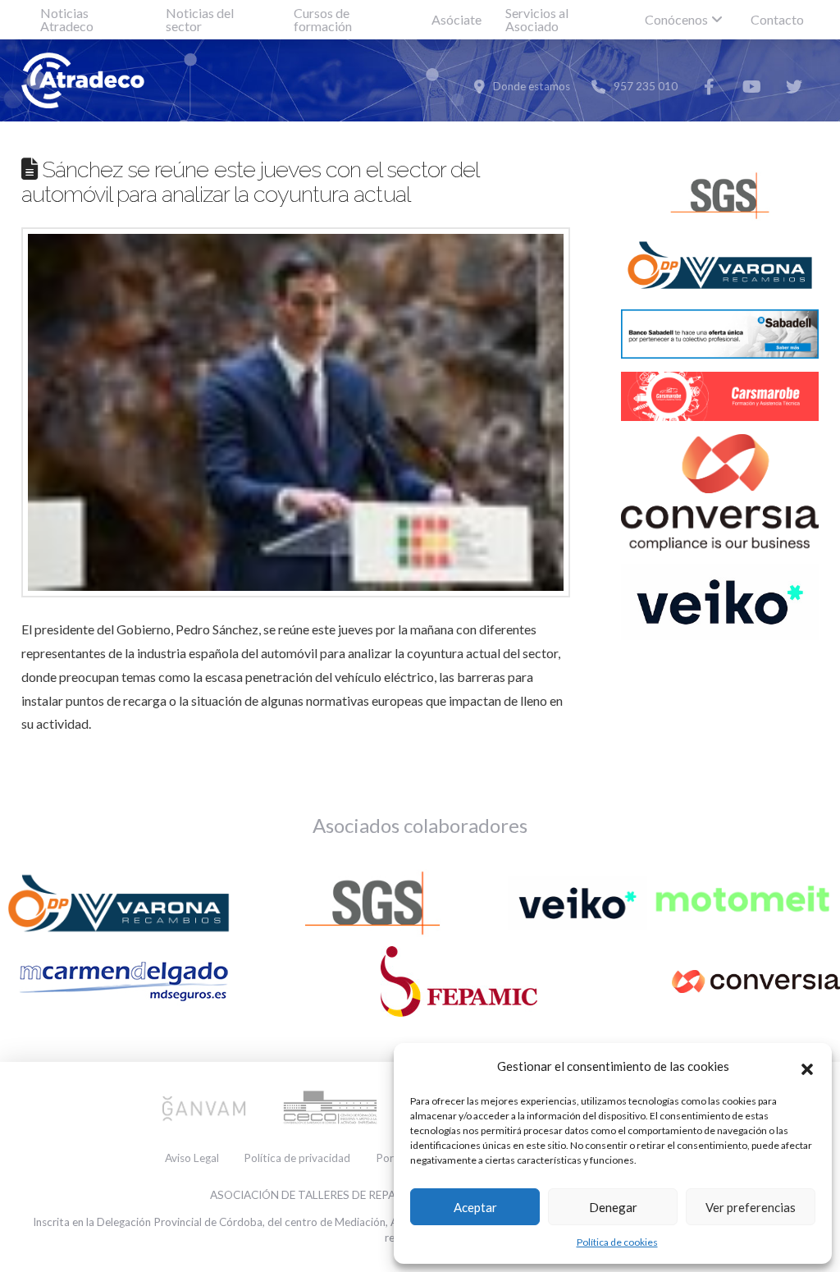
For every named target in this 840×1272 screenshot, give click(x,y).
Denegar (613, 1207)
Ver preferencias (750, 1207)
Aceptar (475, 1207)
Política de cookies (617, 1242)
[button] (807, 1067)
